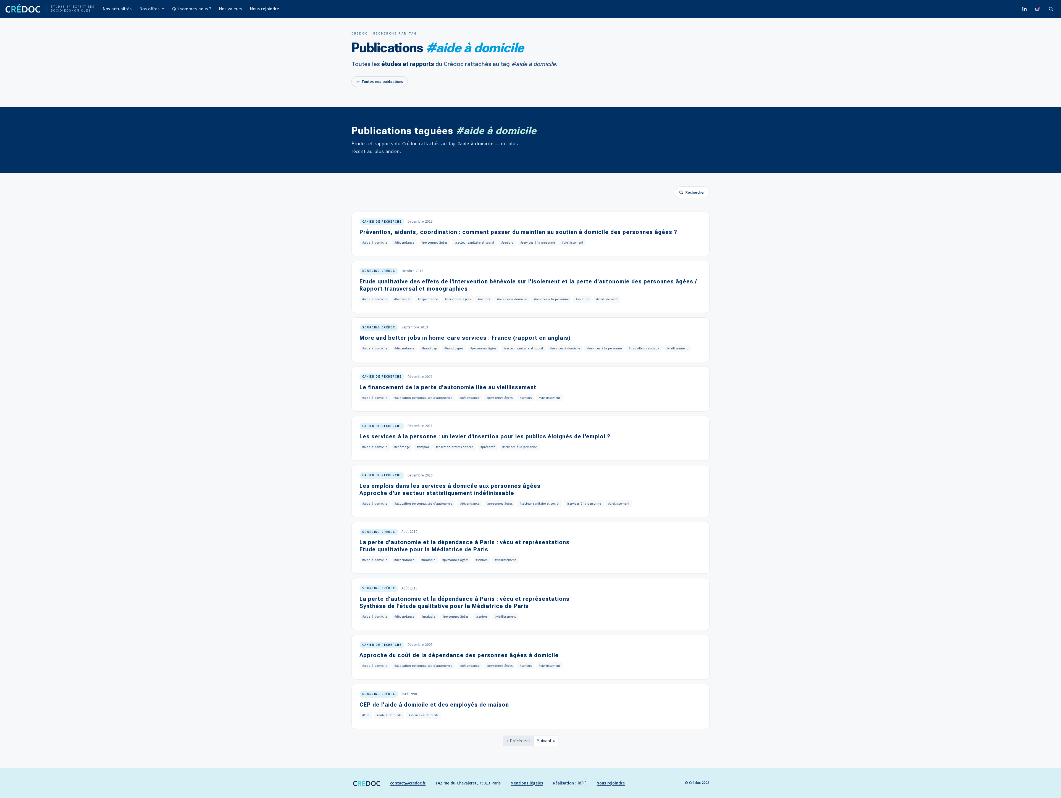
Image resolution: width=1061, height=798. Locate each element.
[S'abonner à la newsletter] (1037, 8)
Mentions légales (527, 783)
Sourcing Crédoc (378, 271)
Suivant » (546, 741)
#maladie (428, 560)
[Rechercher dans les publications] (1051, 8)
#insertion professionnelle (454, 447)
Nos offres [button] (150, 9)
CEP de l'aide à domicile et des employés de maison (434, 704)
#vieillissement (572, 242)
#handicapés (453, 348)
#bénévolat (402, 299)
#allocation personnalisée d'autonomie (423, 398)
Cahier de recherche (381, 222)
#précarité (487, 447)
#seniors (507, 242)
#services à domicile (512, 299)
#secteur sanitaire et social (474, 242)
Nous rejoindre (264, 9)
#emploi (423, 447)
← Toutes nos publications (379, 81)
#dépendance (404, 242)
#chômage (402, 447)
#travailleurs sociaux (644, 348)
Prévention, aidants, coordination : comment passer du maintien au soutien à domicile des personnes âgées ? (518, 232)
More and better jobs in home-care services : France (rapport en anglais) (465, 338)
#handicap (429, 348)
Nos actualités (117, 9)
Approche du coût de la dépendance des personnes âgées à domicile (459, 655)
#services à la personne (537, 242)
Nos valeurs (230, 9)
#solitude (582, 299)
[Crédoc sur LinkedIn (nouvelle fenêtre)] (1024, 8)
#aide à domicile (374, 242)
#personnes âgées (434, 242)
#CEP (365, 715)
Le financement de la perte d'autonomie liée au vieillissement (447, 387)
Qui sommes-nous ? (191, 9)
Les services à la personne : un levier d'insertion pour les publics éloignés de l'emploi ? (484, 436)
